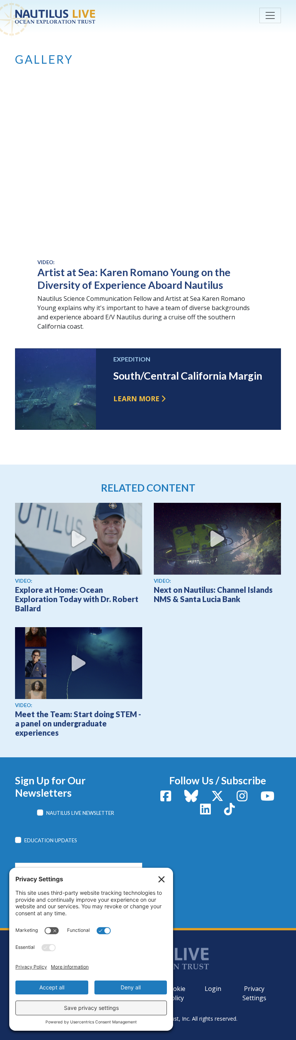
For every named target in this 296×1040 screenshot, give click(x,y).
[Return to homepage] (73, 16)
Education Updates (50, 840)
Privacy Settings (254, 993)
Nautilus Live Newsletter (80, 813)
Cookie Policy (175, 993)
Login (213, 988)
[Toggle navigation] (270, 15)
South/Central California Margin (187, 376)
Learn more (136, 398)
